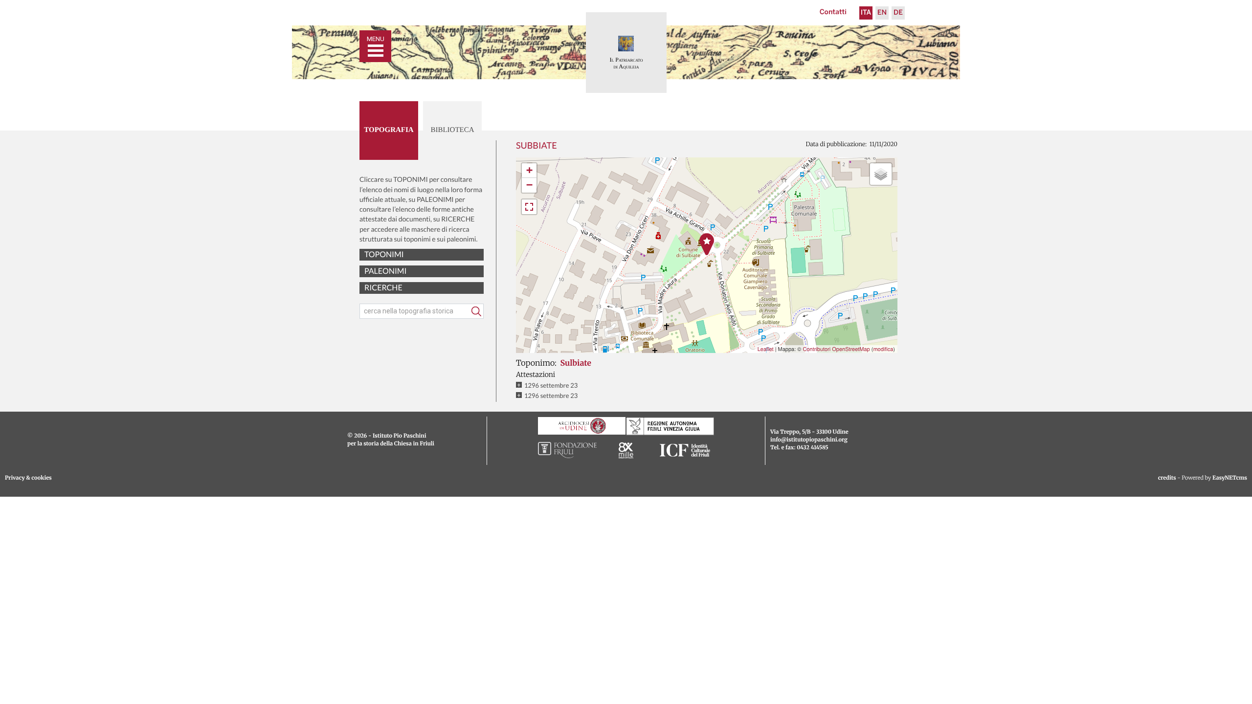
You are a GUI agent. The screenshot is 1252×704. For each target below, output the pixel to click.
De (898, 13)
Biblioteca (452, 130)
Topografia (388, 130)
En (882, 13)
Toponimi (384, 254)
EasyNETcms (1229, 478)
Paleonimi (385, 271)
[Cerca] (476, 311)
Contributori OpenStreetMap (836, 349)
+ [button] (529, 170)
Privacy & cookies (28, 478)
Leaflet (766, 349)
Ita (866, 13)
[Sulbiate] (706, 244)
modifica (883, 349)
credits (1167, 478)
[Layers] (881, 174)
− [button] (529, 185)
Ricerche (383, 287)
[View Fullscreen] (529, 206)
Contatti (833, 12)
